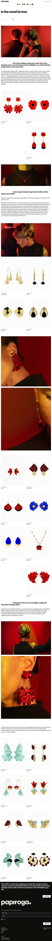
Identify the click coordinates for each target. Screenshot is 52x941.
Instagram (45, 929)
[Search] (44, 1)
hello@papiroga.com (47, 927)
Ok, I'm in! (4, 919)
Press (2, 931)
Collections (3, 927)
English (2, 936)
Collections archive (4, 929)
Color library (3, 930)
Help (2, 932)
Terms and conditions (5, 937)
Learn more (46, 896)
